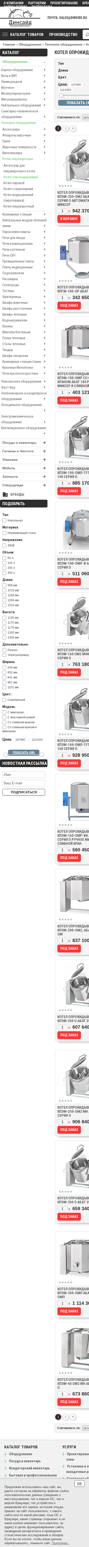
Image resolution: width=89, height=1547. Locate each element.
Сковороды (24, 284)
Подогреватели (24, 273)
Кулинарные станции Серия (24, 361)
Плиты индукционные (24, 267)
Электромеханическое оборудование (23, 419)
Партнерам (37, 3)
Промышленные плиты (24, 261)
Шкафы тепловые (24, 314)
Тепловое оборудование (23, 122)
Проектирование (64, 3)
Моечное (23, 87)
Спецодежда (24, 485)
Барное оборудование (23, 69)
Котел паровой (14, 183)
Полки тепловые (24, 337)
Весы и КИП (23, 75)
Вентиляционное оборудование (23, 431)
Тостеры (24, 290)
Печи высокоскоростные (24, 373)
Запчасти (24, 477)
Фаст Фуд (23, 387)
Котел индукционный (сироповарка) (18, 197)
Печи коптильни (24, 249)
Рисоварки (24, 278)
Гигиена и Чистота (24, 451)
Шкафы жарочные (24, 302)
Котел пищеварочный (19, 206)
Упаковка (24, 460)
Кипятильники (24, 152)
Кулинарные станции (24, 214)
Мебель (24, 468)
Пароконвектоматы (24, 231)
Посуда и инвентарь (24, 443)
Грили (24, 141)
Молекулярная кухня (23, 93)
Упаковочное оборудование (23, 381)
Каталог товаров (26, 34)
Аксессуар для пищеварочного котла (19, 168)
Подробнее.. (60, 1543)
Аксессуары (24, 129)
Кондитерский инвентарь (29, 1468)
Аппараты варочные (24, 135)
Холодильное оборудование (23, 408)
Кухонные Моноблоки (24, 367)
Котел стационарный (18, 189)
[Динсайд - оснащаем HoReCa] (20, 17)
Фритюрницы (24, 296)
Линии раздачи (23, 81)
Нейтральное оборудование (23, 105)
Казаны (24, 326)
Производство (63, 34)
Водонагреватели (24, 320)
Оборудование (23, 62)
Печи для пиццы (24, 237)
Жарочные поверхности (24, 146)
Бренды (17, 494)
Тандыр (24, 349)
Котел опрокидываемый (21, 177)
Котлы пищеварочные (23, 158)
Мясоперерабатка (23, 99)
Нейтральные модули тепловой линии (24, 223)
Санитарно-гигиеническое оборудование (23, 114)
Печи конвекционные (24, 243)
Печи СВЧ (24, 255)
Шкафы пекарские (24, 355)
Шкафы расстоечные (24, 308)
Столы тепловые (24, 343)
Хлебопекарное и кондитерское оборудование (24, 396)
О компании (13, 3)
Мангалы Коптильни (24, 332)
